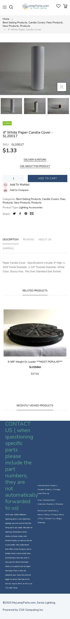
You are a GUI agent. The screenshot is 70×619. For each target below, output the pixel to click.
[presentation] (9, 334)
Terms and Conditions (47, 510)
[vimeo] (25, 214)
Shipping (8, 248)
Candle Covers (37, 22)
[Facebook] (20, 214)
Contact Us (50, 518)
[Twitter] (14, 214)
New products (11, 26)
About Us (44, 239)
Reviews (28, 239)
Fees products (54, 22)
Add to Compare (19, 190)
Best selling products (15, 22)
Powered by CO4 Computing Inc (23, 610)
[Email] (31, 214)
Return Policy (44, 514)
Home (6, 19)
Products (25, 26)
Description (11, 239)
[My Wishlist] (58, 7)
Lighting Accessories (31, 207)
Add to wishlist (19, 184)
